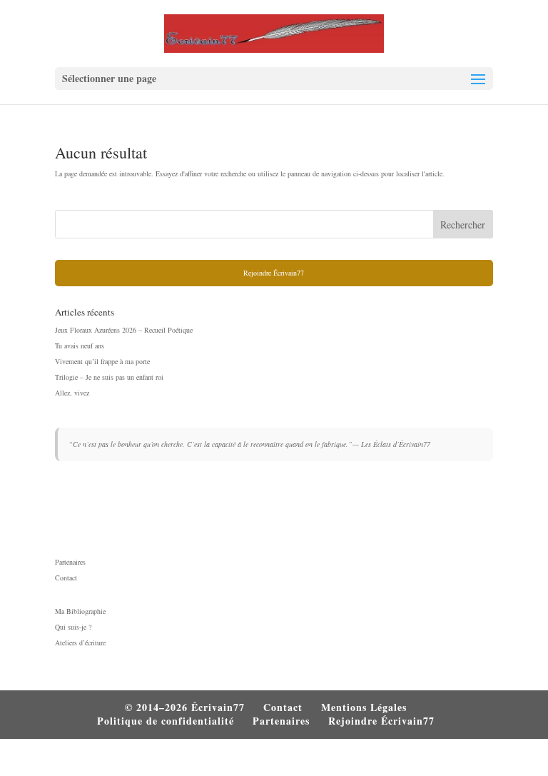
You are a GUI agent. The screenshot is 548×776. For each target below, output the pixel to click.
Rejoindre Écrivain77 (273, 273)
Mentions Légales (364, 707)
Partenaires (70, 562)
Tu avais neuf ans (79, 346)
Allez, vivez (72, 393)
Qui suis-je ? (73, 627)
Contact (66, 578)
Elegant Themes (241, 759)
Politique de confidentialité (165, 720)
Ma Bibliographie (80, 611)
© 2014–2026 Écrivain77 (185, 707)
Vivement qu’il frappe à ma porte (102, 361)
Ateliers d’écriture (80, 642)
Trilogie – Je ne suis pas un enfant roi (109, 377)
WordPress (360, 759)
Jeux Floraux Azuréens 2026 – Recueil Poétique (124, 330)
